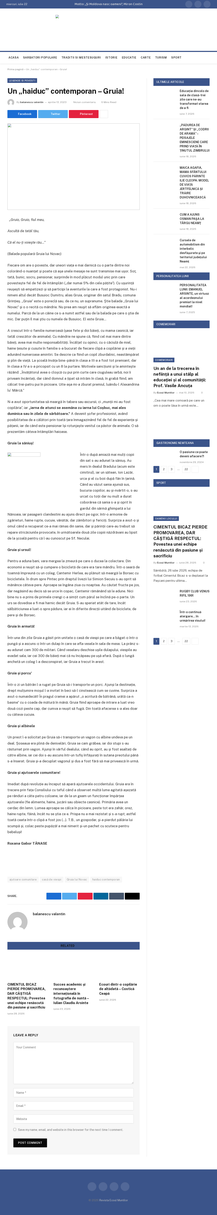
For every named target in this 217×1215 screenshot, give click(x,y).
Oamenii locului (166, 518)
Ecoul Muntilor (166, 392)
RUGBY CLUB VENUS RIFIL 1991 (195, 593)
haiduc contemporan (106, 879)
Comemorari (164, 360)
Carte (146, 57)
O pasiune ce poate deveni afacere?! (194, 454)
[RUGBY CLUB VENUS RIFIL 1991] (164, 596)
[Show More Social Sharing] (104, 114)
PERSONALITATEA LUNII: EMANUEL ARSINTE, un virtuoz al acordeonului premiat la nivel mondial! (194, 295)
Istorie (111, 57)
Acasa (13, 57)
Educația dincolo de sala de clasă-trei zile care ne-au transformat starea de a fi (194, 99)
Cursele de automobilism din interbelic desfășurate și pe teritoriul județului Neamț (193, 251)
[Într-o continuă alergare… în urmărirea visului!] (164, 617)
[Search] (209, 58)
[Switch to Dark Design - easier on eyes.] (202, 58)
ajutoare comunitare (23, 879)
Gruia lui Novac (77, 879)
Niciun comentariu (84, 102)
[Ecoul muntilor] (108, 33)
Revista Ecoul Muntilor (113, 1200)
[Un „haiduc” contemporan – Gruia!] (73, 166)
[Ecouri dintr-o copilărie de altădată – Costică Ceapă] (119, 967)
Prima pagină (15, 69)
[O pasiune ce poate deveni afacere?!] (164, 457)
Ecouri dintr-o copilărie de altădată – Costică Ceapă (118, 989)
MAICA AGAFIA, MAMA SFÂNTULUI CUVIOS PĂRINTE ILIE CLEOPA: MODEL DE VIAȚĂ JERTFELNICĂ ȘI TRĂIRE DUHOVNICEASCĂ (194, 182)
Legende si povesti (22, 80)
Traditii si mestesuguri (81, 57)
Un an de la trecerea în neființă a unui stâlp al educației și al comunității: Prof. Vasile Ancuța (179, 377)
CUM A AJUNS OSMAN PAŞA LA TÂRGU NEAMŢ (192, 219)
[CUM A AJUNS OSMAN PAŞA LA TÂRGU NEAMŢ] (164, 219)
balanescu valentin (31, 102)
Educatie (129, 57)
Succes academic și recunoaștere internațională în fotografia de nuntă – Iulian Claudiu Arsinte (71, 993)
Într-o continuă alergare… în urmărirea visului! (192, 616)
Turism (161, 57)
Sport (176, 57)
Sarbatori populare (40, 57)
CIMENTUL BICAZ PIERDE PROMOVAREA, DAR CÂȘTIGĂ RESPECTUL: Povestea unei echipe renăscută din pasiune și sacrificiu (26, 996)
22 (186, 469)
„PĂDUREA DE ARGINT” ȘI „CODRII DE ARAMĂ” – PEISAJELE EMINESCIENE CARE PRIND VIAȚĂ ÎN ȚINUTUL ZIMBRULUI (195, 137)
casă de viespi (51, 879)
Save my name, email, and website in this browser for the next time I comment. (70, 1129)
